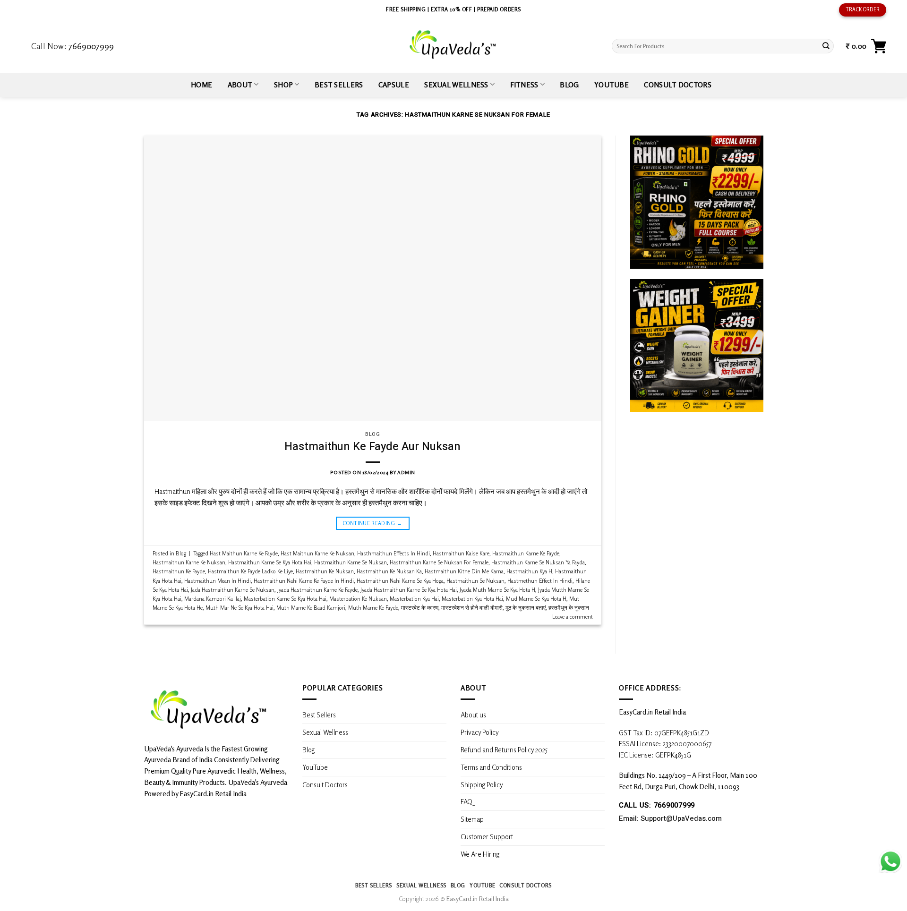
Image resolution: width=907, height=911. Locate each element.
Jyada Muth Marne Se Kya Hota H (497, 589)
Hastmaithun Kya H (529, 571)
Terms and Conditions (491, 767)
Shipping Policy (483, 784)
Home (201, 84)
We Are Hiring (480, 854)
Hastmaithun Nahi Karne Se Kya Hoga (400, 580)
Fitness (524, 84)
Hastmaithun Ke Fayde (179, 571)
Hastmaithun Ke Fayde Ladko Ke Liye (250, 571)
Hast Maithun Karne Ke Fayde (244, 553)
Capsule (393, 84)
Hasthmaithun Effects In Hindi (393, 553)
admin (406, 472)
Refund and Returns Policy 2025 (504, 749)
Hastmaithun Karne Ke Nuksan (189, 562)
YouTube (611, 84)
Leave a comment (572, 616)
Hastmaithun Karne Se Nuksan (350, 562)
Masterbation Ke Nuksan (358, 598)
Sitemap (472, 819)
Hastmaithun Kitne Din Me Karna (464, 571)
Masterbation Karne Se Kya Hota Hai (285, 598)
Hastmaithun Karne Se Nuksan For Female (439, 562)
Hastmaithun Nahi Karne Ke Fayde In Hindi (304, 580)
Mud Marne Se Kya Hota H (536, 598)
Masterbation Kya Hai (414, 598)
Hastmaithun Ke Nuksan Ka (389, 571)
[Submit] (825, 46)
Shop (283, 84)
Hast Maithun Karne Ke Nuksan (317, 553)
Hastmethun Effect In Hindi (540, 580)
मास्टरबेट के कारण (419, 607)
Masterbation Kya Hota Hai (472, 598)
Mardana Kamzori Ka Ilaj (212, 598)
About (240, 84)
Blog (569, 84)
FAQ (466, 801)
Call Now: (72, 46)
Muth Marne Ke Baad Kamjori (310, 607)
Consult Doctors (677, 84)
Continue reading (372, 523)
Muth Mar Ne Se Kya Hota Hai (239, 607)
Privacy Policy (480, 732)
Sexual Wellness (456, 84)
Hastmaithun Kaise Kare (461, 553)
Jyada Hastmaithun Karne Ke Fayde (317, 589)
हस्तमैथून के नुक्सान (568, 607)
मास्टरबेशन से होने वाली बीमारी (472, 607)
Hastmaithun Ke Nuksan (325, 571)
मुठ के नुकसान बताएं (525, 607)
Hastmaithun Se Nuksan (475, 580)
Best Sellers (339, 84)
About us (473, 714)
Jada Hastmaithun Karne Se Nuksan (232, 589)
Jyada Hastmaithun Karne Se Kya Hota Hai (408, 589)
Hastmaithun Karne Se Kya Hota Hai (269, 562)
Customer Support (487, 836)
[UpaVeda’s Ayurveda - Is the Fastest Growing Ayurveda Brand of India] (453, 45)
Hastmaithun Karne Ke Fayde (525, 553)
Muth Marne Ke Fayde (373, 607)
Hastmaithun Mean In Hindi (217, 580)
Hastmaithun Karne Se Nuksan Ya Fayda (538, 562)
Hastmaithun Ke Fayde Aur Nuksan (372, 446)
